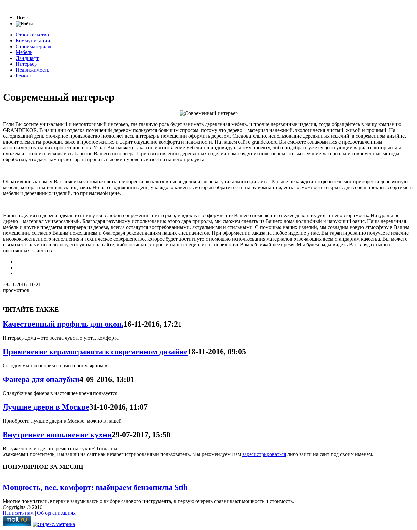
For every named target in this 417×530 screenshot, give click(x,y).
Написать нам (18, 513)
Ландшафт (27, 58)
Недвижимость (32, 70)
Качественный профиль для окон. (63, 324)
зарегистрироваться (264, 454)
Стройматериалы (35, 46)
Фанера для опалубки (41, 379)
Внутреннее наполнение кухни (57, 434)
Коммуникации (33, 40)
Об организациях (56, 513)
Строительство (32, 34)
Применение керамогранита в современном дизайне (95, 351)
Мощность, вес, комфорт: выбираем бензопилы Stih (95, 487)
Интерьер (26, 64)
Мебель (24, 52)
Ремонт (24, 75)
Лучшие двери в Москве (46, 407)
